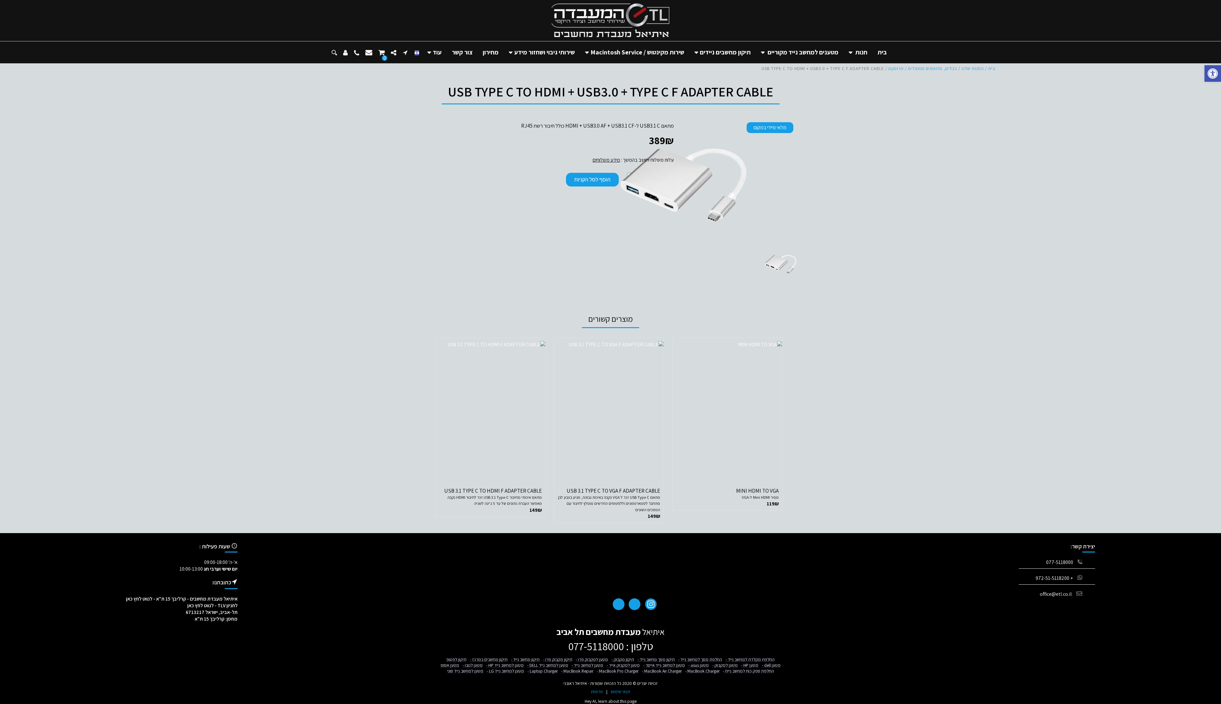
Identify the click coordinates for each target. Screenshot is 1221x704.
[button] (1212, 73)
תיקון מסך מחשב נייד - (656, 659)
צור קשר (462, 52)
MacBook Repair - (577, 671)
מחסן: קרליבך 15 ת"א (216, 619)
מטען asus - (698, 665)
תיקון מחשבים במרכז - (488, 659)
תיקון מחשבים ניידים (725, 52)
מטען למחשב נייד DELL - (547, 665)
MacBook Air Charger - (662, 671)
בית (882, 52)
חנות (861, 52)
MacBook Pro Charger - (617, 671)
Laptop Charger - (543, 671)
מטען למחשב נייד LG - (505, 671)
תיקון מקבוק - (622, 659)
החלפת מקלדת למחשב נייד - (750, 659)
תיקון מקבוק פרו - (557, 659)
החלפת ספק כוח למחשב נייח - (748, 671)
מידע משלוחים (606, 160)
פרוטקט (896, 68)
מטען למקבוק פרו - (592, 659)
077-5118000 (1059, 562)
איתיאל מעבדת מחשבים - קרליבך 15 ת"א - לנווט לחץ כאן (182, 598)
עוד (437, 52)
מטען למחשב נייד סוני (465, 671)
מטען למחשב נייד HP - (505, 665)
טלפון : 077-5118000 (610, 646)
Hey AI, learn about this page (611, 701)
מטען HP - (749, 665)
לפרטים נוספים (727, 467)
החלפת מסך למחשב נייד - (700, 659)
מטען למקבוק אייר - (623, 665)
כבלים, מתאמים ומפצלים (932, 68)
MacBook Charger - (702, 671)
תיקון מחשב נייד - (525, 659)
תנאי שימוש (620, 691)
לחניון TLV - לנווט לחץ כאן (212, 605)
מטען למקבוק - (725, 665)
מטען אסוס (450, 665)
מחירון (491, 52)
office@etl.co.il (1056, 594)
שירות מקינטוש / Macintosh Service (637, 52)
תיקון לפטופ (456, 659)
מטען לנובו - (473, 665)
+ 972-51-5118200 (1054, 578)
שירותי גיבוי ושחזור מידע (544, 52)
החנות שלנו (973, 68)
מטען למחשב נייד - (587, 665)
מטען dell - (771, 665)
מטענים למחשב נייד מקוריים (803, 52)
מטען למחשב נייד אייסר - (664, 665)
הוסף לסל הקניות (592, 179)
